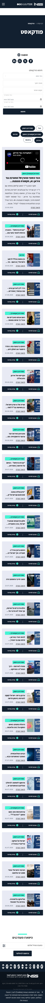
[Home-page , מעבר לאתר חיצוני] (11, 966)
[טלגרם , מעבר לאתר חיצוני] (30, 966)
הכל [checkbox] (39, 128)
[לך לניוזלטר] (4, 945)
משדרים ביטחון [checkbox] (27, 128)
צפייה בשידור (11, 214)
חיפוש (23, 111)
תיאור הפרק (35, 208)
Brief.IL (28, 140)
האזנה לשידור (32, 214)
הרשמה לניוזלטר (22, 953)
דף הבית (40, 23)
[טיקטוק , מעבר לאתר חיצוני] (19, 966)
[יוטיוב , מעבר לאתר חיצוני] (26, 966)
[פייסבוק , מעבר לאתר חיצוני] (31, 61)
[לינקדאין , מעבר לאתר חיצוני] (14, 61)
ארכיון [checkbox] (38, 140)
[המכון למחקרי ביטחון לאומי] (38, 4)
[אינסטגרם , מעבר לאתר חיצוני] (34, 966)
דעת (22, 989)
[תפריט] (5, 4)
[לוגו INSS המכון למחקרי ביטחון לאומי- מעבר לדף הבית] (22, 977)
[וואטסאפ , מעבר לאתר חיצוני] (20, 61)
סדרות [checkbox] (15, 134)
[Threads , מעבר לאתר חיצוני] (15, 966)
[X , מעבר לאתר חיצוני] (25, 61)
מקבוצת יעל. (17, 989)
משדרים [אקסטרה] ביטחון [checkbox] (32, 134)
